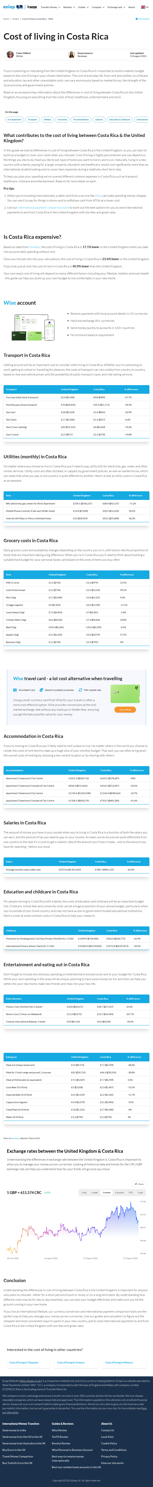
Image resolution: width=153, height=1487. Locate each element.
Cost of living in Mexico (119, 1362)
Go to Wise (125, 709)
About (131, 7)
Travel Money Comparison (17, 1456)
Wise (98, 195)
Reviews (67, 7)
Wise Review (59, 1430)
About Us (106, 1423)
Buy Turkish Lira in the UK (17, 1463)
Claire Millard (23, 53)
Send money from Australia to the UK (23, 1443)
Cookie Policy (109, 1443)
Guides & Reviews (63, 1423)
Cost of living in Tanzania (23, 1362)
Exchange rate (115, 7)
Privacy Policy (109, 1456)
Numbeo (34, 247)
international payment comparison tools (43, 207)
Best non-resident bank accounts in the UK (76, 1467)
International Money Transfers (20, 1423)
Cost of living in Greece (71, 1362)
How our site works (112, 1463)
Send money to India (14, 1430)
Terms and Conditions (114, 1449)
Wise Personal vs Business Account (72, 1449)
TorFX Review (60, 1436)
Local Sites (107, 1436)
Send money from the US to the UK (22, 1436)
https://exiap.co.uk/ (30, 1380)
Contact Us (107, 1430)
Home (6, 19)
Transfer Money (49, 7)
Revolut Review (61, 1443)
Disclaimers (144, 19)
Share (141, 1184)
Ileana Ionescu (85, 53)
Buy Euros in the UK (13, 1449)
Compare (96, 7)
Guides (81, 7)
